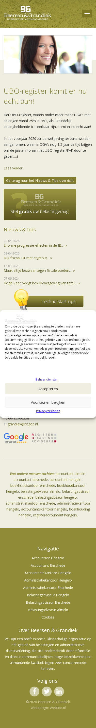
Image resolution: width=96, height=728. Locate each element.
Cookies (48, 617)
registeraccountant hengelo (55, 515)
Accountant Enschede (48, 565)
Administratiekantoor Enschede (48, 587)
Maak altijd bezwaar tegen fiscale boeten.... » (39, 270)
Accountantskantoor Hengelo (48, 572)
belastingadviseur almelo (40, 491)
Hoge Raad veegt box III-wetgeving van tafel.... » (42, 283)
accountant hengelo (65, 479)
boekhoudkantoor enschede (32, 485)
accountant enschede (31, 479)
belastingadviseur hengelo (56, 497)
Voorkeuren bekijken (48, 402)
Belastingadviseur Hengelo (48, 595)
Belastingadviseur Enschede (48, 602)
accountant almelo (70, 473)
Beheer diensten (46, 379)
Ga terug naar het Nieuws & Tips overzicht (40, 180)
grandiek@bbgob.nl (23, 424)
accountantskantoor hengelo (44, 509)
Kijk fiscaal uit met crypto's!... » (28, 257)
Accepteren (48, 388)
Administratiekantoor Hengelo (48, 580)
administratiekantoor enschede (30, 503)
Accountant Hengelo (48, 558)
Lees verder (13, 168)
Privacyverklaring (48, 411)
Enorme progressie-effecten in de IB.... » (35, 245)
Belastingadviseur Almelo (48, 609)
